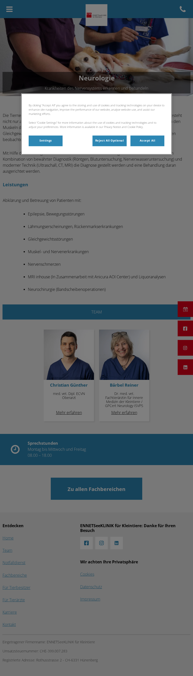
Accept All (147, 140)
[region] (96, 124)
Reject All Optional (109, 140)
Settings (45, 140)
